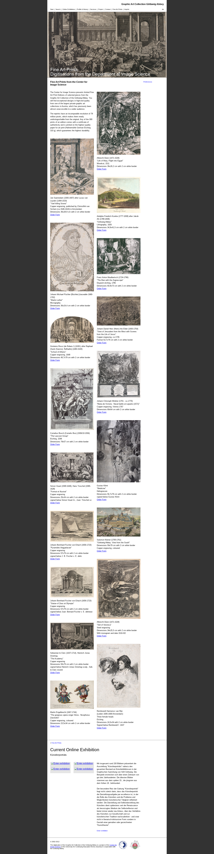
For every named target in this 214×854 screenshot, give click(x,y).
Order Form (55, 215)
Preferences (147, 82)
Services (93, 9)
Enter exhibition (102, 831)
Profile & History (82, 9)
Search (58, 9)
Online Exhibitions (68, 9)
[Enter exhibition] (60, 763)
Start (52, 9)
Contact (108, 9)
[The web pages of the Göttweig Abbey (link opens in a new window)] (135, 850)
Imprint (126, 9)
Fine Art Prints (117, 9)
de (163, 9)
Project (100, 9)
